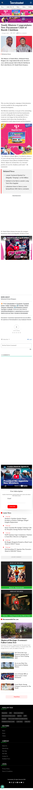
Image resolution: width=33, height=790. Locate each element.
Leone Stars (19, 721)
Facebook (19, 303)
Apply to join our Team (7, 313)
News (2, 7)
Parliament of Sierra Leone (8, 721)
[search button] (2, 2)
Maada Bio (4, 713)
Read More (17, 696)
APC (10, 713)
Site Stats (4, 753)
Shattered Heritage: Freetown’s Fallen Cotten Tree (14, 641)
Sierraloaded (10, 303)
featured (4, 718)
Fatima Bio (27, 721)
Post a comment (22, 33)
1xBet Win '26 (10, 7)
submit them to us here (21, 311)
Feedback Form (6, 758)
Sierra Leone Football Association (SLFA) (17, 718)
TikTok (26, 305)
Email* (9, 498)
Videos (24, 7)
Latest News (7, 513)
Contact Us (5, 756)
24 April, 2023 (5, 33)
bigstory (19, 715)
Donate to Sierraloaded (21, 313)
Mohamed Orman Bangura (8, 299)
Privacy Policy (6, 768)
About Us (4, 746)
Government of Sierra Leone (8, 715)
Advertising (5, 748)
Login (30, 339)
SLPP (25, 715)
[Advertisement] (16, 84)
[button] (31, 2)
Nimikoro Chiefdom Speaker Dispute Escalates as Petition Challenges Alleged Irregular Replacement (16, 520)
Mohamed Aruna (6, 54)
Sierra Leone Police (18, 713)
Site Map (4, 751)
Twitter (7, 305)
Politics (30, 7)
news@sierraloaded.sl (7, 311)
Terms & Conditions (7, 771)
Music (18, 7)
